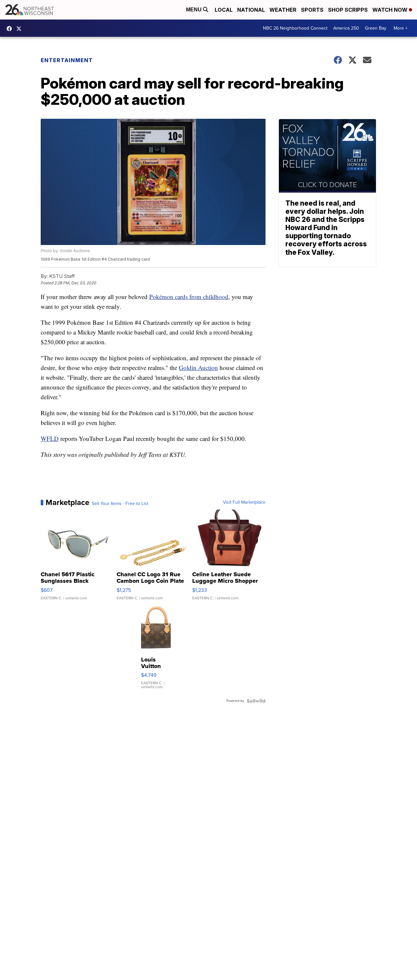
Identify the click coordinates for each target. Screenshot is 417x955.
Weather (282, 10)
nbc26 (20, 28)
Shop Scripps (348, 10)
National (251, 10)
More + (401, 28)
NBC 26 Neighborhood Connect (295, 28)
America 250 (346, 28)
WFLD (50, 438)
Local (224, 10)
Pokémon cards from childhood (188, 297)
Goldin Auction (198, 367)
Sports (312, 10)
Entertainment (67, 60)
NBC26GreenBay (11, 28)
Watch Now (390, 10)
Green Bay (375, 28)
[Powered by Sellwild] (256, 701)
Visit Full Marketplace (244, 502)
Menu (194, 9)
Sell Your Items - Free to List (120, 503)
